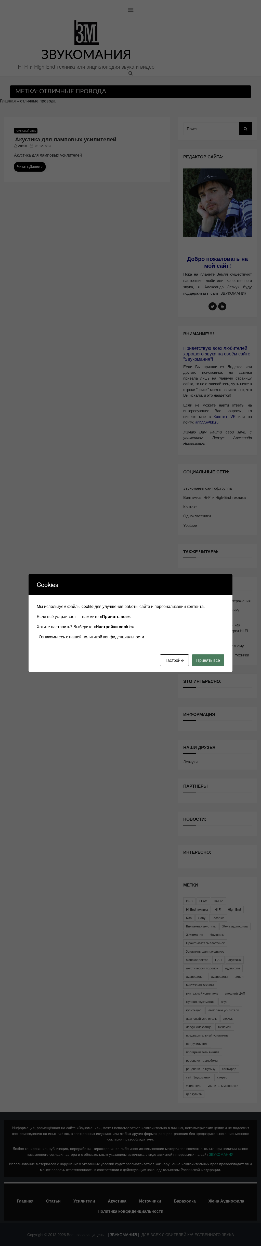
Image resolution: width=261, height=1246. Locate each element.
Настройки (174, 660)
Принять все (208, 660)
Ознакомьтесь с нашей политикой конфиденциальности (91, 637)
